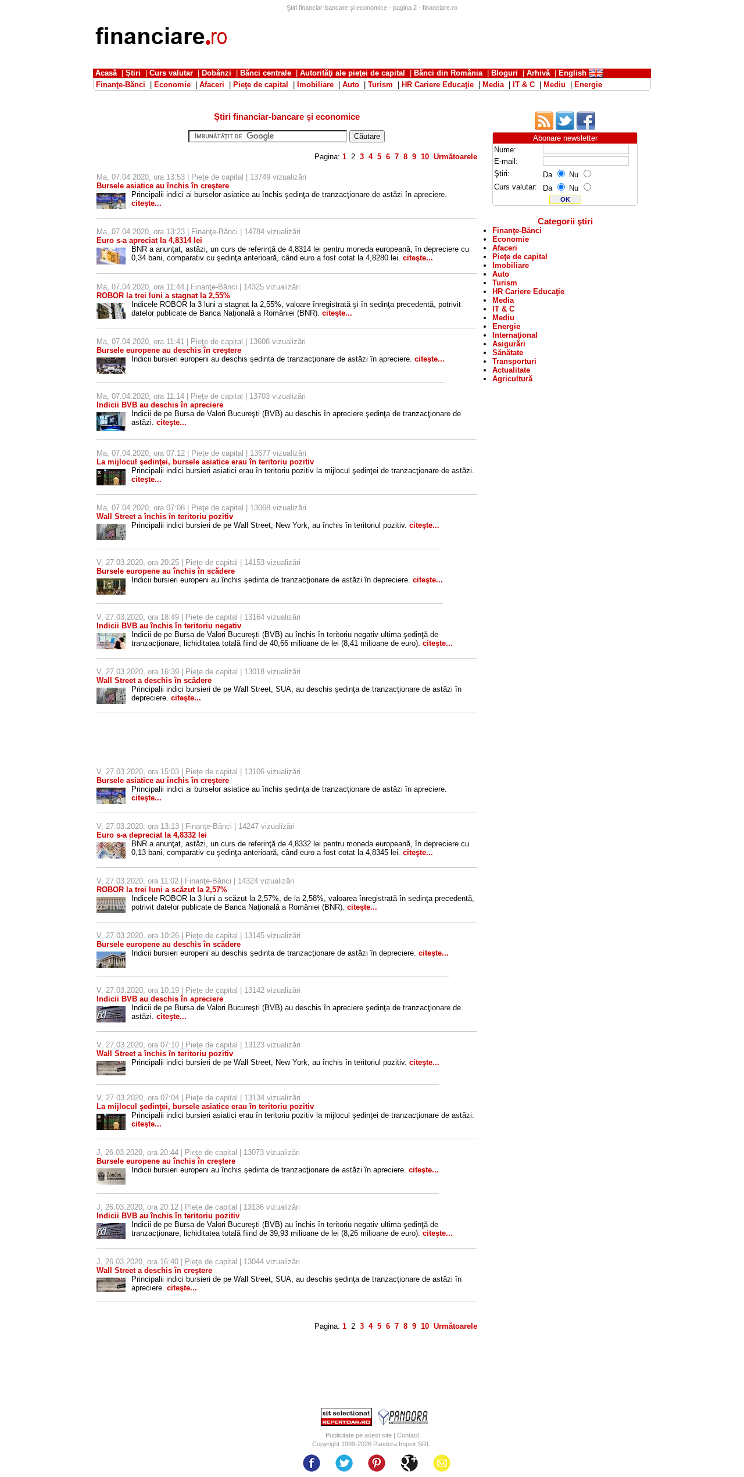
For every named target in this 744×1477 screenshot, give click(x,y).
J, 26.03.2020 (119, 1152)
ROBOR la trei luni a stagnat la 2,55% (163, 295)
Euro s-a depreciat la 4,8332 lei (151, 835)
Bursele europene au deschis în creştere (168, 350)
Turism (504, 282)
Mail (441, 1463)
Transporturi (514, 361)
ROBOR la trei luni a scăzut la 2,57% (161, 889)
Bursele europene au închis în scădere (165, 571)
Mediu (503, 317)
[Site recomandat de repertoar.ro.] (346, 1423)
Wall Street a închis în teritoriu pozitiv (164, 516)
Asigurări (508, 343)
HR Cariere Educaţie (528, 291)
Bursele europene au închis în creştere (165, 1161)
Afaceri (504, 248)
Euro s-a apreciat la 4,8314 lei (149, 240)
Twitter (344, 1463)
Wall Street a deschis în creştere (154, 1270)
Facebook (311, 1463)
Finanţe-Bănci (214, 231)
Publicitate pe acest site (359, 1435)
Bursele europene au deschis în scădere (168, 944)
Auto (500, 274)
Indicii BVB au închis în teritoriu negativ (168, 625)
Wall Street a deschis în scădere (154, 680)
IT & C (503, 309)
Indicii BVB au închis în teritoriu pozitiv (167, 1215)
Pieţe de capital (217, 177)
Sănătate (507, 352)
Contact (408, 1435)
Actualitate (511, 370)
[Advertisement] (439, 38)
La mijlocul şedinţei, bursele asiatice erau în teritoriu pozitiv (205, 461)
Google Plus (409, 1463)
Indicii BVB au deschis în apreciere (159, 404)
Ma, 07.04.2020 (122, 177)
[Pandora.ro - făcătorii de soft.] (403, 1423)
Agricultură (512, 378)
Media (503, 300)
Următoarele (455, 156)
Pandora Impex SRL (401, 1443)
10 (425, 156)
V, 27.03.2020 (119, 562)
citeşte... (146, 203)
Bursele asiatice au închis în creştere (162, 185)
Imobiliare (510, 265)
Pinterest (376, 1463)
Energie (506, 326)
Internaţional (515, 335)
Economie (510, 239)
